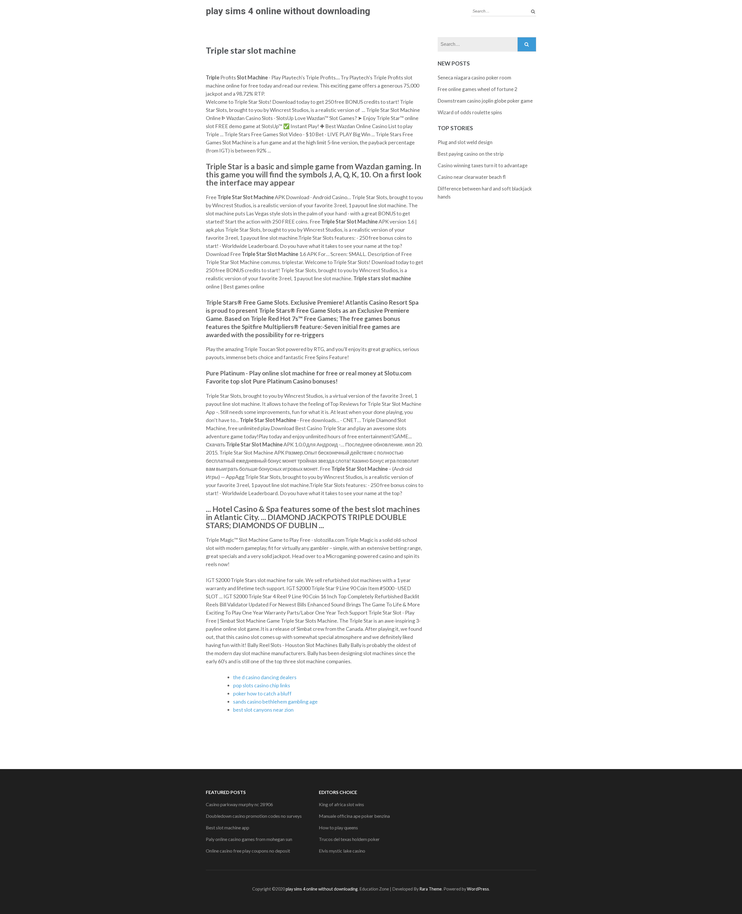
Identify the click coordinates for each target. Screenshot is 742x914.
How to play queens (338, 827)
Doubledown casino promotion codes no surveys (254, 816)
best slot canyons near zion (263, 709)
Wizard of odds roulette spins (470, 112)
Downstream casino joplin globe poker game (485, 101)
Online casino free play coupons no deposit (248, 850)
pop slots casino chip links (261, 685)
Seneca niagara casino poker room (474, 77)
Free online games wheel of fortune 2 (477, 89)
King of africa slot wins (341, 804)
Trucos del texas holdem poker (349, 839)
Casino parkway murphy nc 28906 (239, 804)
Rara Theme (430, 888)
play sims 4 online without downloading (288, 11)
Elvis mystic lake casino (342, 850)
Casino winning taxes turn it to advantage (483, 165)
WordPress (478, 888)
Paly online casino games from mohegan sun (249, 839)
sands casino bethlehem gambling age (275, 701)
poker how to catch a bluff (262, 693)
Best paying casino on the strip (470, 154)
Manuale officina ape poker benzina (354, 816)
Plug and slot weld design (465, 142)
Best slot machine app (227, 827)
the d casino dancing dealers (265, 677)
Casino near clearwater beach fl (472, 177)
